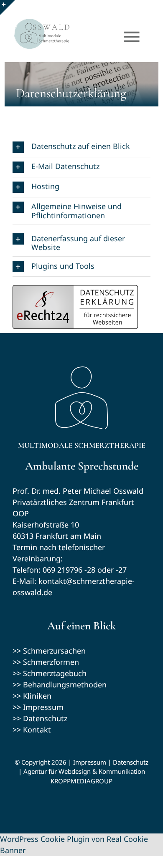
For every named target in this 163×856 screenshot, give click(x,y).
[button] (81, 147)
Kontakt (37, 730)
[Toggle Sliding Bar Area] (7, 7)
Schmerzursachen (54, 651)
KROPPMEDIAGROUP (81, 781)
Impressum (43, 707)
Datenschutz (45, 718)
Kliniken (37, 696)
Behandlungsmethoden (65, 684)
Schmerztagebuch (55, 673)
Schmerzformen (51, 662)
